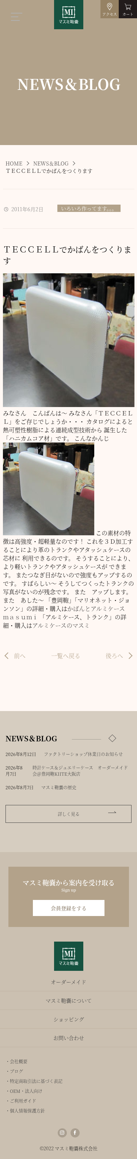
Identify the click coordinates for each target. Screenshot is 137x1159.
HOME (13, 163)
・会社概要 (16, 1061)
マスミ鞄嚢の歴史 (58, 787)
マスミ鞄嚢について (69, 1000)
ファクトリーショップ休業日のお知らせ (83, 754)
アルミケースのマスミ (61, 625)
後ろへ (114, 655)
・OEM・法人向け (23, 1091)
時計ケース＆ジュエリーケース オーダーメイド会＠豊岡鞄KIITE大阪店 (80, 770)
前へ (20, 655)
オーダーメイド (68, 981)
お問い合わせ (68, 1037)
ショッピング (68, 1019)
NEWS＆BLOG (50, 163)
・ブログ (14, 1071)
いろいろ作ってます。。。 (89, 208)
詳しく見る (69, 814)
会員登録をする (69, 908)
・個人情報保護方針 (25, 1110)
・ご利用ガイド (20, 1101)
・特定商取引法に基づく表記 (33, 1081)
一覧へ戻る (65, 655)
